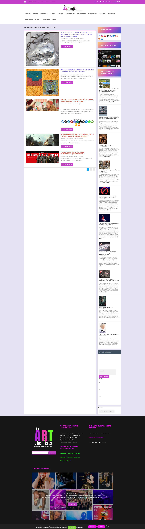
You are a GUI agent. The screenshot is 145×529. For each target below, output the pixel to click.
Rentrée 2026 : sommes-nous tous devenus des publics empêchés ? (108, 196)
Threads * (63, 460)
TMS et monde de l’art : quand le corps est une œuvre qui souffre (109, 223)
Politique (29, 19)
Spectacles (70, 14)
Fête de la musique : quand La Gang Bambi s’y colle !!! (72, 489)
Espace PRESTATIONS (105, 433)
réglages (81, 527)
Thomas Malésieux (69, 38)
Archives (100, 407)
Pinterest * (70, 457)
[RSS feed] (99, 39)
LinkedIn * (63, 457)
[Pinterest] (71, 121)
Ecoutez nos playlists (108, 45)
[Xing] (77, 121)
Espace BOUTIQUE (93, 433)
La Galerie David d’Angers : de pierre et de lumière (109, 170)
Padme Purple (64, 493)
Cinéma (28, 14)
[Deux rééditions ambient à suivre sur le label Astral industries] (42, 82)
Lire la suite (111, 101)
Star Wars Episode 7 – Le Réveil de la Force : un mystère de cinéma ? (77, 135)
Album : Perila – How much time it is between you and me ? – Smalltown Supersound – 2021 (76, 34)
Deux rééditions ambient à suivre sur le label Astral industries (77, 70)
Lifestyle (44, 14)
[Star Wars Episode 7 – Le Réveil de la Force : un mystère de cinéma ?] (42, 140)
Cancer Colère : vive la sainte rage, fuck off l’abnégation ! (109, 335)
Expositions (92, 14)
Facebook (63, 453)
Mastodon (77, 457)
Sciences (46, 19)
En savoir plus (67, 46)
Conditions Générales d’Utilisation (69, 442)
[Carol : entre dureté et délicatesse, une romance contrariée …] (42, 105)
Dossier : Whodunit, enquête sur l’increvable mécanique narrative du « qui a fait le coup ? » (108, 253)
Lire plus (72, 504)
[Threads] (80, 121)
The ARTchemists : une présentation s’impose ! (72, 433)
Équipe (69, 435)
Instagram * (71, 453)
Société (103, 14)
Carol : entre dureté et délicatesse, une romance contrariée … (77, 100)
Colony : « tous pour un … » (106, 145)
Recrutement (76, 435)
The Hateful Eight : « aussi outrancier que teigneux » (73, 153)
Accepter (92, 526)
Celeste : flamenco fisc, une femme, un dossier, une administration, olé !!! (109, 117)
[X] (65, 121)
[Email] (92, 121)
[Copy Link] (76, 124)
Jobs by (101, 387)
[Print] (79, 124)
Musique (60, 14)
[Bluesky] (86, 121)
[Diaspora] (83, 121)
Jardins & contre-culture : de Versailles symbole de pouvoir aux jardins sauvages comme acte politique (109, 90)
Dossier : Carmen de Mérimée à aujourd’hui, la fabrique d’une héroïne (109, 280)
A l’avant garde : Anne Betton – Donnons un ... (45, 2)
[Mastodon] (74, 121)
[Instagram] (102, 36)
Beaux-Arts (81, 14)
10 (78, 516)
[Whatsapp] (89, 121)
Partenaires (63, 435)
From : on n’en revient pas (106, 307)
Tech (54, 19)
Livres (52, 14)
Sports (37, 19)
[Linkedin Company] (113, 36)
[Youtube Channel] (116, 36)
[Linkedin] (68, 121)
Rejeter (101, 526)
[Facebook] (62, 121)
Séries (35, 14)
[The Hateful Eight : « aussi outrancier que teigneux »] (42, 157)
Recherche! (104, 376)
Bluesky (69, 460)
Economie (111, 14)
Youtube (77, 453)
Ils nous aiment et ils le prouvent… (69, 437)
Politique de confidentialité (67, 439)
